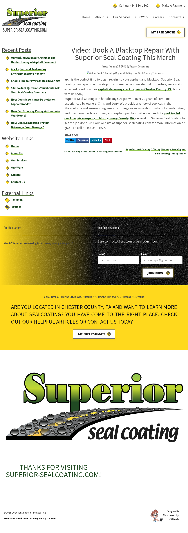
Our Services (121, 17)
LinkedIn (96, 140)
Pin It (107, 140)
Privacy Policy (38, 518)
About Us (101, 17)
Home (86, 17)
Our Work (141, 17)
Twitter (70, 140)
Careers (158, 17)
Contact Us (176, 17)
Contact (52, 518)
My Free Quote (163, 32)
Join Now (155, 273)
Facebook (83, 140)
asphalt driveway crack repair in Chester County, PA (134, 89)
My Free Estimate (91, 334)
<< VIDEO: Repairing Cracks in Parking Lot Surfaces (93, 151)
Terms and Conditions (16, 518)
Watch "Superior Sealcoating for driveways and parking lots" (38, 243)
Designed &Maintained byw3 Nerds (171, 515)
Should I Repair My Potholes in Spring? (35, 81)
